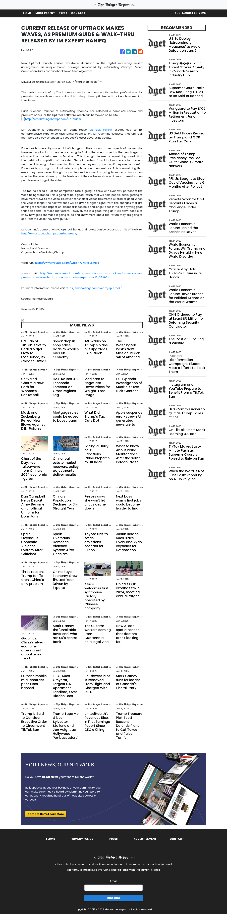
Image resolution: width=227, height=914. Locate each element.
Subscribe (113, 898)
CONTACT (78, 13)
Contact (177, 839)
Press (113, 839)
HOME (27, 13)
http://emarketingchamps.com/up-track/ (53, 119)
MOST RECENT (45, 13)
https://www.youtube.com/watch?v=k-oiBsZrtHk (67, 263)
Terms (50, 839)
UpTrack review (100, 130)
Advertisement (145, 839)
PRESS (63, 13)
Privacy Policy (82, 839)
